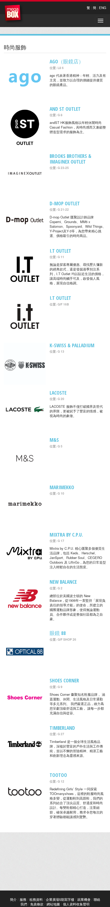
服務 (23, 899)
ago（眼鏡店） (67, 61)
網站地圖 (53, 904)
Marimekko (62, 487)
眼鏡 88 (58, 633)
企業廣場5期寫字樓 (60, 899)
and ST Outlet (65, 108)
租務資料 (36, 899)
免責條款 (36, 904)
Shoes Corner (64, 680)
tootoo (58, 775)
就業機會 (84, 899)
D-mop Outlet (65, 203)
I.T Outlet (60, 250)
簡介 (13, 899)
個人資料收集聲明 (76, 904)
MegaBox (14, 14)
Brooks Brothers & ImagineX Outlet (70, 158)
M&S (54, 439)
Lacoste (58, 392)
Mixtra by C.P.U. (66, 534)
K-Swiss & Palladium (72, 345)
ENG (102, 7)
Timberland (62, 727)
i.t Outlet (60, 297)
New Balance (63, 581)
